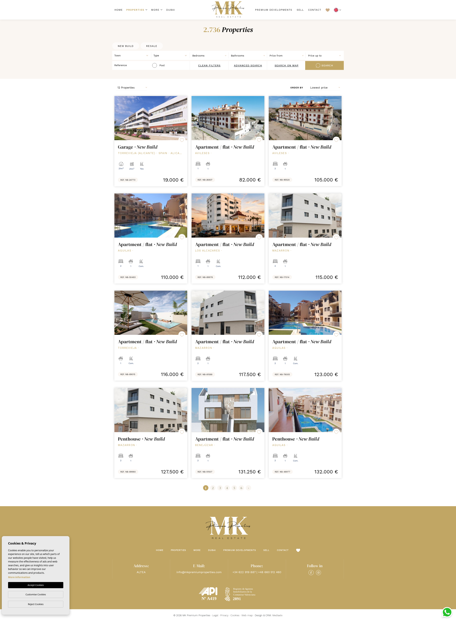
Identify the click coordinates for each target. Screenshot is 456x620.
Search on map (287, 65)
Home (118, 9)
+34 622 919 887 (244, 572)
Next (183, 118)
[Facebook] (311, 572)
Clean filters (209, 65)
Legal (215, 615)
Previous (117, 118)
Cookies (234, 615)
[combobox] (132, 55)
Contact (314, 9)
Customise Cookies (36, 594)
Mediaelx (277, 615)
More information (19, 577)
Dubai (170, 9)
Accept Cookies (36, 585)
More (155, 9)
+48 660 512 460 (269, 572)
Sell (300, 9)
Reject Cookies (35, 604)
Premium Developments (273, 9)
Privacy (224, 615)
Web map (247, 615)
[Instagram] (318, 572)
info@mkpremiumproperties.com (199, 572)
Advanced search (248, 65)
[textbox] (133, 55)
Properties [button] (135, 9)
